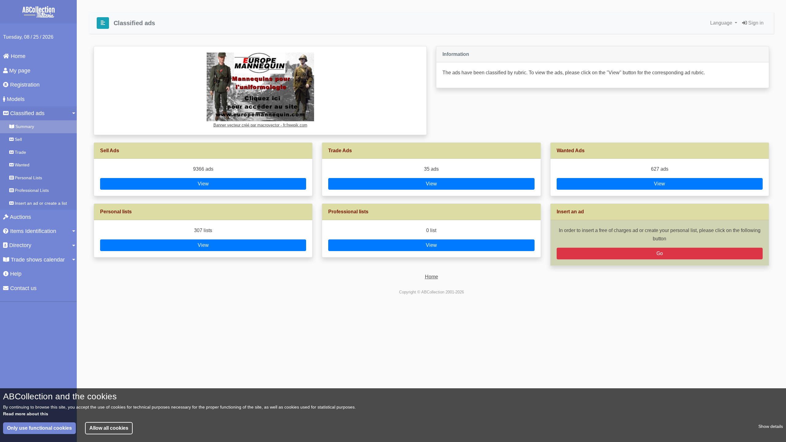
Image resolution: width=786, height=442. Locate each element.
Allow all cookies (108, 428)
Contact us (23, 288)
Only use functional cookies (39, 428)
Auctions (20, 217)
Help (15, 274)
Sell (18, 139)
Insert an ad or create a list (40, 203)
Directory (19, 245)
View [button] (203, 183)
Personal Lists (28, 177)
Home (17, 56)
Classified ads (27, 113)
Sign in (755, 22)
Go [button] (659, 253)
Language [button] (721, 22)
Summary (24, 126)
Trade (20, 152)
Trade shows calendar (37, 260)
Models (15, 99)
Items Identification (32, 231)
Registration (24, 85)
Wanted (21, 164)
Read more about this (25, 413)
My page (19, 71)
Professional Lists (31, 190)
